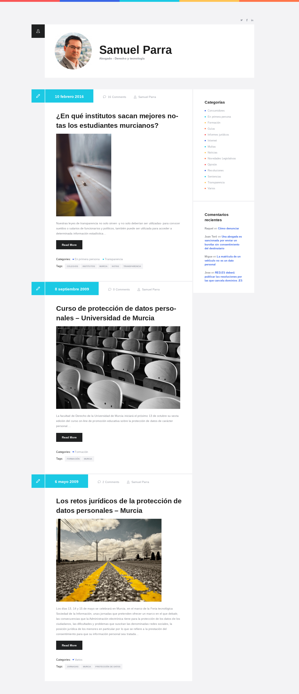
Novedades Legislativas (222, 158)
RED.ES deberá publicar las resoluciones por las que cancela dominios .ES (223, 276)
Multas (212, 146)
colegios (72, 266)
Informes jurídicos (218, 134)
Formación (81, 451)
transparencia (132, 266)
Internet (212, 140)
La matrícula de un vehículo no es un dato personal (223, 260)
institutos (89, 266)
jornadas (73, 667)
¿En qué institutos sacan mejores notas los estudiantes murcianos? (117, 120)
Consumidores (216, 110)
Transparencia (114, 259)
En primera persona (87, 259)
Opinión (212, 164)
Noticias (212, 152)
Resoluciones (216, 170)
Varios (78, 659)
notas (115, 266)
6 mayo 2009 (67, 481)
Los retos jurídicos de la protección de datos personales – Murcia (119, 505)
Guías (211, 128)
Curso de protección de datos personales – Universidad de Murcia (116, 313)
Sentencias (214, 176)
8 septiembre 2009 (72, 289)
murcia (103, 266)
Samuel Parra (146, 97)
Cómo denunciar (228, 228)
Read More (69, 244)
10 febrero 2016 (69, 96)
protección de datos (107, 667)
